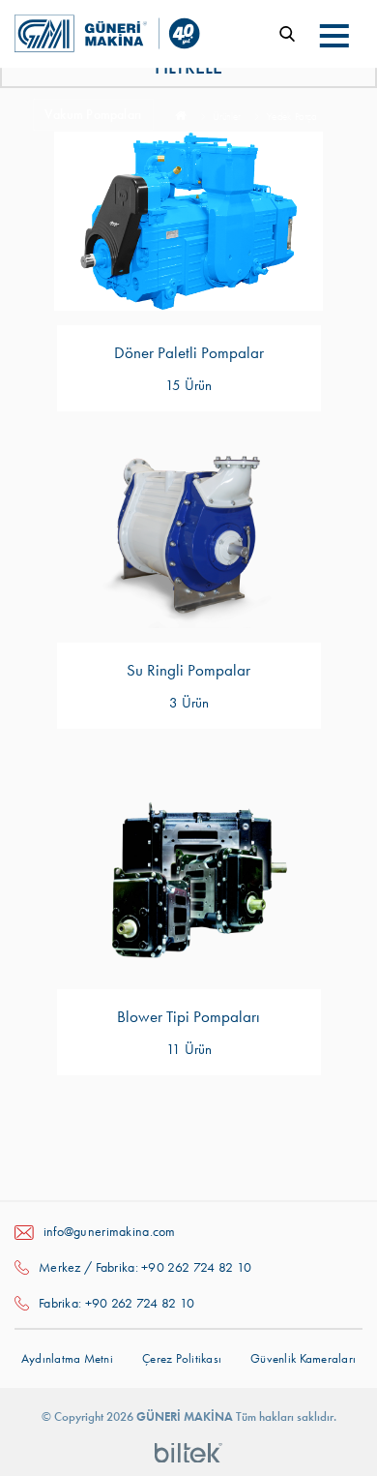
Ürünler (227, 117)
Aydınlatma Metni (67, 1358)
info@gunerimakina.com (110, 1231)
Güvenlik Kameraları (303, 1358)
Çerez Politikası (181, 1358)
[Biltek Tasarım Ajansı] (188, 1451)
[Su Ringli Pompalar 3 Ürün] (188, 538)
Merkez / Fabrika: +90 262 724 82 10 (145, 1267)
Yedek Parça (291, 117)
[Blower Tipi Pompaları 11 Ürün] (188, 885)
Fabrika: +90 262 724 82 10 (117, 1302)
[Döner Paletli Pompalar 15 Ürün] (188, 221)
